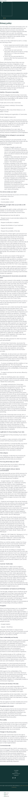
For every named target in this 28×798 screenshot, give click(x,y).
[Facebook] (15, 778)
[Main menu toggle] (4, 18)
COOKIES (16, 770)
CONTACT (16, 775)
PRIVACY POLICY (16, 773)
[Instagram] (13, 778)
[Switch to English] (6, 793)
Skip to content (3, 0)
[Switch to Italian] (6, 794)
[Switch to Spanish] (6, 796)
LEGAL (16, 772)
